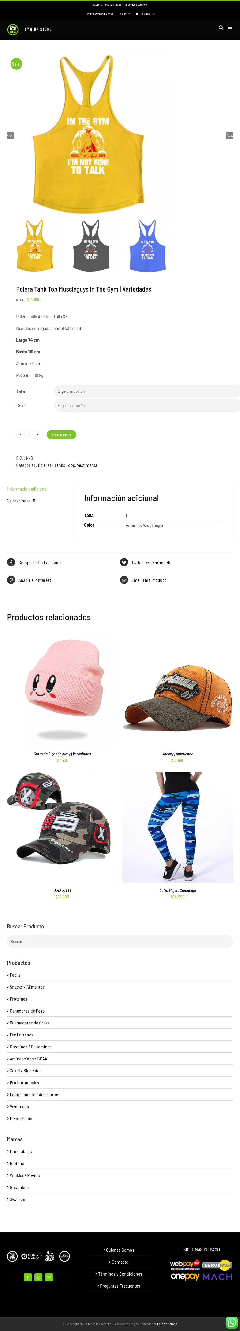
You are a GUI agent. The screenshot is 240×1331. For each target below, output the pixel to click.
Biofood (17, 1163)
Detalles (81, 692)
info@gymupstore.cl (136, 4)
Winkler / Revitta (25, 1175)
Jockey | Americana (177, 753)
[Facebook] (28, 1277)
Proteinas (18, 998)
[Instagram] (38, 1277)
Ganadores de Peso (27, 1010)
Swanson (18, 1199)
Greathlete (19, 1187)
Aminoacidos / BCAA (28, 1058)
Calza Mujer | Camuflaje (177, 890)
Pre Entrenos (22, 1034)
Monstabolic (21, 1151)
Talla (20, 391)
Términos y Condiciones (120, 1274)
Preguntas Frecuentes (120, 1286)
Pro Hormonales (24, 1082)
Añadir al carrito (61, 435)
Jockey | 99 (62, 890)
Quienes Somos (120, 1250)
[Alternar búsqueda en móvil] (221, 27)
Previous (10, 135)
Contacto (120, 1262)
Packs (15, 975)
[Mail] (49, 1277)
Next (230, 135)
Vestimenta (87, 465)
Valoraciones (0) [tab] (21, 500)
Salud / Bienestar (25, 1070)
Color (21, 405)
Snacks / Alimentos (27, 987)
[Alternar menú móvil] (230, 27)
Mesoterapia (21, 1118)
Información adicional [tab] (27, 488)
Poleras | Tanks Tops (56, 465)
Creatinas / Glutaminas (31, 1046)
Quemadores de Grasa (30, 1022)
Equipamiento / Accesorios (34, 1094)
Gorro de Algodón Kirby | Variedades (62, 753)
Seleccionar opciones (52, 692)
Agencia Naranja (167, 1324)
